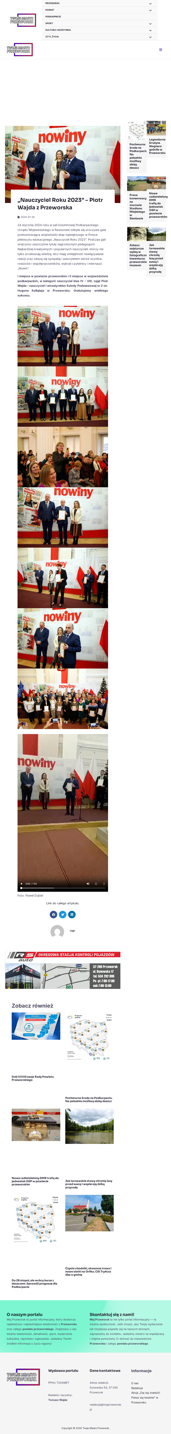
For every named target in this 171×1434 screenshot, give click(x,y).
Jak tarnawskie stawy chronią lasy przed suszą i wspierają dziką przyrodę (88, 1184)
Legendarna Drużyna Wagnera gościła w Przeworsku (157, 146)
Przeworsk (52, 3)
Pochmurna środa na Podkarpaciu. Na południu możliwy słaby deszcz (88, 1099)
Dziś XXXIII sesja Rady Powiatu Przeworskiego (33, 1078)
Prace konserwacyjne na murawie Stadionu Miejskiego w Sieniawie (140, 206)
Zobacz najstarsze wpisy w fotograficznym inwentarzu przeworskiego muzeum (140, 255)
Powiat (49, 10)
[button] (53, 914)
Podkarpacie (53, 16)
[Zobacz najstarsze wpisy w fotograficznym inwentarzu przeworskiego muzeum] (136, 233)
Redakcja (137, 1388)
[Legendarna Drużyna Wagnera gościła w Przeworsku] (156, 128)
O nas (134, 1383)
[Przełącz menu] (149, 11)
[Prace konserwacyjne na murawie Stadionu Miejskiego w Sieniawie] (136, 183)
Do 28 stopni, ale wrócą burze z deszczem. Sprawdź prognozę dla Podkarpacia (34, 1284)
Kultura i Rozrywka (58, 30)
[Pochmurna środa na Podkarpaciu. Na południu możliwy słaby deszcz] (136, 130)
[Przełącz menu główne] (160, 49)
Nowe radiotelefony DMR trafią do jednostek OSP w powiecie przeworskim (35, 1181)
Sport (49, 23)
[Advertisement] (85, 84)
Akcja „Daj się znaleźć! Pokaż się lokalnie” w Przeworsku (145, 1397)
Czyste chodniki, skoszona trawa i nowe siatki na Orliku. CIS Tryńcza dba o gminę (88, 1271)
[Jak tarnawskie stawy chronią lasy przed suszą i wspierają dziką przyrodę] (156, 233)
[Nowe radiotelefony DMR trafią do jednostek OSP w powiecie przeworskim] (156, 182)
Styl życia (52, 36)
